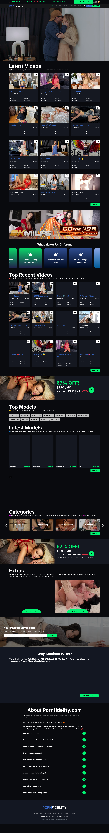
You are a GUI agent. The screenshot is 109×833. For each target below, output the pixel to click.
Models (66, 6)
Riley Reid (25, 419)
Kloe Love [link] (44, 194)
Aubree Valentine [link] (85, 356)
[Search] (84, 6)
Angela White (60, 415)
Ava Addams (25, 415)
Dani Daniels (55, 419)
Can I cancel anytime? (31, 733)
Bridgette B (45, 419)
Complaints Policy (57, 813)
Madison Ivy (71, 415)
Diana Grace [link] (45, 161)
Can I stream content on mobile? (35, 760)
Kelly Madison (48, 415)
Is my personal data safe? (32, 753)
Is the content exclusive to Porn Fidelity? (38, 740)
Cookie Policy (47, 813)
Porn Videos (58, 6)
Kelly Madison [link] (14, 194)
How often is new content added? (35, 779)
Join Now (96, 6)
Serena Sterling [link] (76, 94)
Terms (41, 813)
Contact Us (72, 813)
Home (51, 6)
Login (89, 6)
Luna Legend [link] (45, 94)
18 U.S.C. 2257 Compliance (47, 816)
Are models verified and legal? (34, 773)
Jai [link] (11, 127)
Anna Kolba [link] (44, 127)
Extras (80, 6)
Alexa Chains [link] (60, 298)
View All (95, 204)
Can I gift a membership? (32, 786)
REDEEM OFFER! (83, 2)
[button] (103, 452)
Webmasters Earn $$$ (62, 816)
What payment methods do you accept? (38, 746)
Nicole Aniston (36, 415)
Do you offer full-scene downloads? (36, 766)
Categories (73, 6)
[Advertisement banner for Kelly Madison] (54, 224)
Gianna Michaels (83, 415)
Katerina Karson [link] (15, 356)
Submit (51, 635)
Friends (66, 813)
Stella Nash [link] (75, 127)
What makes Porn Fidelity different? (36, 793)
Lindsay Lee (34, 419)
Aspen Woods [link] (14, 94)
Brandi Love (14, 415)
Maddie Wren (14, 419)
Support (36, 813)
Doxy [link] (58, 327)
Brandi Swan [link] (76, 161)
